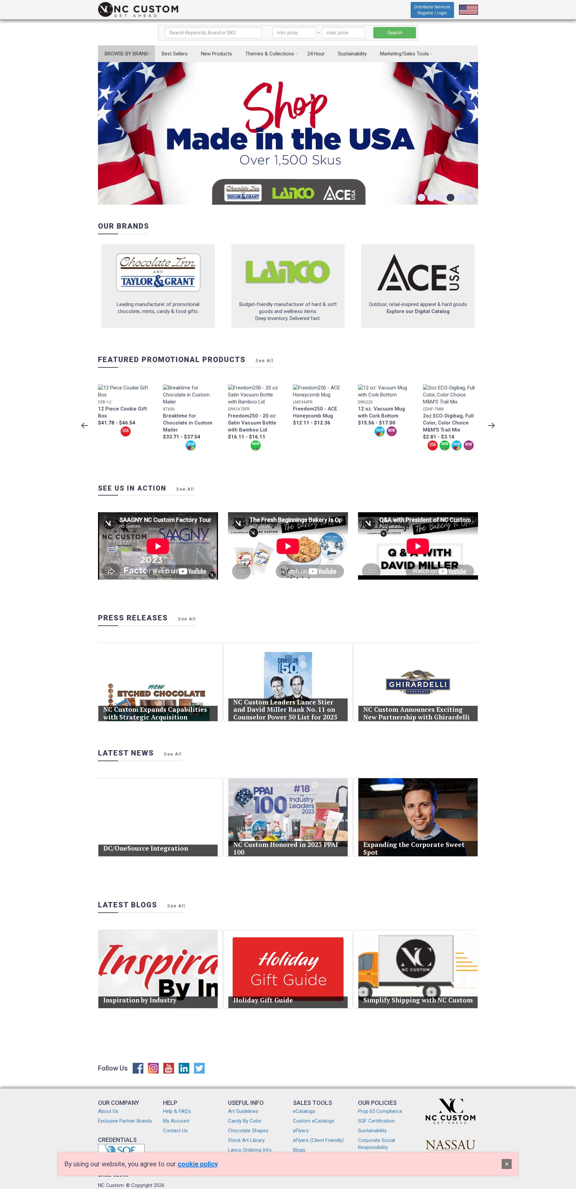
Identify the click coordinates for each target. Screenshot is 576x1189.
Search (394, 32)
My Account (176, 1121)
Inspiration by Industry (139, 1000)
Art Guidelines (243, 1111)
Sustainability (352, 54)
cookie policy (198, 1164)
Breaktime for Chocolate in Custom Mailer (187, 423)
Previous (84, 425)
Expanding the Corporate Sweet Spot (414, 848)
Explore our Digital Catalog (418, 311)
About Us (108, 1111)
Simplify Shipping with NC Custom (418, 1000)
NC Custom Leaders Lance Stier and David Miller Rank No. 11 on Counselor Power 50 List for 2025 (285, 709)
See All (265, 360)
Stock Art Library (246, 1140)
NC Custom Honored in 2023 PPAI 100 (285, 848)
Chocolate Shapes (248, 1131)
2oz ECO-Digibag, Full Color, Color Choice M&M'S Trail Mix (448, 423)
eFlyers (301, 1131)
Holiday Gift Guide (263, 1000)
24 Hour (316, 54)
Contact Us (175, 1131)
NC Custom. (111, 1185)
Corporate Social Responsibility (376, 1143)
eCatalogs (304, 1111)
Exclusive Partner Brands (125, 1121)
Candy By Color (245, 1121)
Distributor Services (432, 10)
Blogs (299, 1150)
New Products (216, 54)
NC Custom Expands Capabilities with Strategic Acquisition (155, 713)
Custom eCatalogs (313, 1121)
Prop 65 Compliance (380, 1111)
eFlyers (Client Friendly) (318, 1140)
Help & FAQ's (177, 1111)
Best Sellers (175, 54)
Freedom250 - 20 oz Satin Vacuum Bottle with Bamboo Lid (252, 423)
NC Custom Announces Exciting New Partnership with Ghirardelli (416, 713)
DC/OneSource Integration (145, 848)
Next (491, 425)
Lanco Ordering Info (250, 1150)
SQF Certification (376, 1121)
